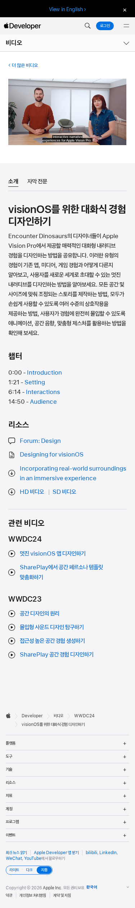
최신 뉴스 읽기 (16, 852)
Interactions (43, 391)
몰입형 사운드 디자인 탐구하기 (52, 627)
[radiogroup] (29, 870)
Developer (32, 715)
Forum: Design (40, 440)
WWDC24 (84, 715)
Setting (34, 382)
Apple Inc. (53, 887)
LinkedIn (108, 852)
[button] (87, 25)
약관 (9, 895)
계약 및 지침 (62, 895)
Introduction (44, 372)
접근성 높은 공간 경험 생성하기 (52, 640)
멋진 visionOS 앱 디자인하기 (53, 553)
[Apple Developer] (22, 25)
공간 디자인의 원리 (39, 613)
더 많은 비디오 (24, 65)
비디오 (14, 43)
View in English (66, 9)
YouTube (32, 858)
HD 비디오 (32, 491)
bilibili (91, 852)
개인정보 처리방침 (32, 895)
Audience (43, 401)
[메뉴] (126, 25)
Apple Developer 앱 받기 (56, 852)
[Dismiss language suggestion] (124, 9)
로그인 (105, 25)
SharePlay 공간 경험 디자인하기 (57, 654)
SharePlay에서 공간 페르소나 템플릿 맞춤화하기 (61, 572)
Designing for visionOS (52, 454)
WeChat (14, 858)
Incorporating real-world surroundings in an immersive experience (73, 473)
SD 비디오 (64, 491)
